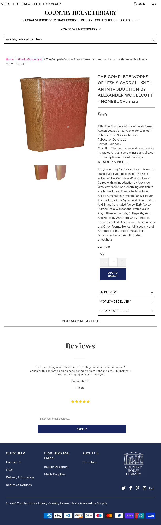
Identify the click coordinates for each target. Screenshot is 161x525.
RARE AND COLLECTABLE (98, 20)
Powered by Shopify (93, 503)
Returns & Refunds (19, 485)
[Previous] (9, 114)
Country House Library (32, 503)
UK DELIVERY (127, 292)
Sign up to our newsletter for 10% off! (31, 3)
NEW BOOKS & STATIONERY (79, 29)
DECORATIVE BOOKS (35, 20)
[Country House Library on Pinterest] (138, 488)
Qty (102, 254)
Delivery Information (20, 477)
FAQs (9, 470)
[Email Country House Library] (152, 488)
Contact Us (13, 462)
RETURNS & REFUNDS (127, 311)
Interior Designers (56, 467)
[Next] (91, 114)
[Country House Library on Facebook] (131, 488)
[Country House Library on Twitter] (124, 488)
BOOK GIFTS (127, 20)
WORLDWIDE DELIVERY (127, 301)
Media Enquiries (55, 474)
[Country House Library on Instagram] (145, 488)
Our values (89, 462)
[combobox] (80, 40)
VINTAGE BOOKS (65, 20)
